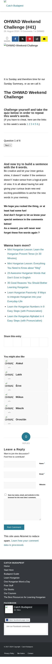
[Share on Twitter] (17, 342)
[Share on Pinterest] (26, 342)
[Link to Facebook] (37, 650)
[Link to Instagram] (41, 650)
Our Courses (10, 593)
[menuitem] (9, 653)
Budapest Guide (11, 574)
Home (7, 566)
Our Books (9, 589)
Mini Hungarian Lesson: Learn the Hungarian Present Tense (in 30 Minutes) (25, 254)
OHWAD (40, 31)
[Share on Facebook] (8, 342)
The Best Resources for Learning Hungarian (24, 597)
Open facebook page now (19, 620)
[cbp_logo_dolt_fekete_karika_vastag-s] (21, 6)
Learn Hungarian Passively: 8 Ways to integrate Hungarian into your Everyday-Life (26, 297)
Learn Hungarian (11, 577)
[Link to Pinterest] (46, 650)
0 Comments (26, 31)
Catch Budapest (23, 607)
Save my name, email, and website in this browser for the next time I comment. (23, 496)
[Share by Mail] (43, 342)
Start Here (9, 570)
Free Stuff (8, 585)
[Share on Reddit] (34, 342)
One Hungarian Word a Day (17, 581)
